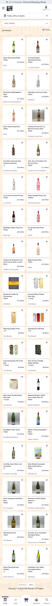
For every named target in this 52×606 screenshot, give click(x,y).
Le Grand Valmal (33, 67)
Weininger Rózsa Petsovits (13, 229)
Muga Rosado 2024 (35, 261)
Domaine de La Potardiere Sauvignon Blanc (37, 535)
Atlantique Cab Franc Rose (37, 93)
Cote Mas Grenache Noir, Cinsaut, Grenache (12, 163)
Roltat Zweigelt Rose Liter (37, 196)
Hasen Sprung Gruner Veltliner (11, 569)
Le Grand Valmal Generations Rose (34, 60)
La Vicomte (7, 203)
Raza (5, 65)
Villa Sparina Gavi (9, 534)
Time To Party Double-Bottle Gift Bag (36, 363)
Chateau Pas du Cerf (35, 136)
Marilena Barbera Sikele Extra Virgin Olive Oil (36, 397)
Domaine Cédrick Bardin (36, 508)
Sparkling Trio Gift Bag (36, 330)
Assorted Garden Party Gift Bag (13, 363)
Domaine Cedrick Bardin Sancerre (37, 500)
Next (31, 584)
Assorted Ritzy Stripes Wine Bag (36, 296)
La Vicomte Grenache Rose (13, 196)
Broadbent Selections (10, 437)
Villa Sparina (7, 540)
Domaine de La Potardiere (37, 170)
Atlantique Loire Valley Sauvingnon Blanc (36, 569)
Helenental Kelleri (34, 203)
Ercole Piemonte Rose (36, 229)
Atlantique (31, 100)
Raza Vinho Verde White (11, 59)
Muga (30, 267)
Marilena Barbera (34, 405)
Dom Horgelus (8, 508)
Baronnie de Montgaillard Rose (12, 94)
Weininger (6, 235)
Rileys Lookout (33, 439)
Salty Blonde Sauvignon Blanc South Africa (36, 466)
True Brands (32, 304)
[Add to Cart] (22, 39)
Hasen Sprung (8, 577)
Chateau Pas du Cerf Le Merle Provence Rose (36, 129)
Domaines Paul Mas (10, 170)
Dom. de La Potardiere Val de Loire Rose (37, 163)
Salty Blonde (32, 474)
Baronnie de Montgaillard (12, 102)
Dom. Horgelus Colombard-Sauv (13, 500)
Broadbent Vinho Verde (11, 431)
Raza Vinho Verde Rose (11, 128)
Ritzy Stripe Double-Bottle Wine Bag (12, 397)
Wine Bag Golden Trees (11, 330)
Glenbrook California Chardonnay (10, 296)
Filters (47, 29)
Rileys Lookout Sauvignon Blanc (37, 432)
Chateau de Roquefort (11, 269)
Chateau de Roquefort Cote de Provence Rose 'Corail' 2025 (13, 262)
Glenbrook (6, 304)
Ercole (30, 235)
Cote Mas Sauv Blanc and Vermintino (12, 466)
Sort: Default (9, 23)
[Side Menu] (3, 8)
